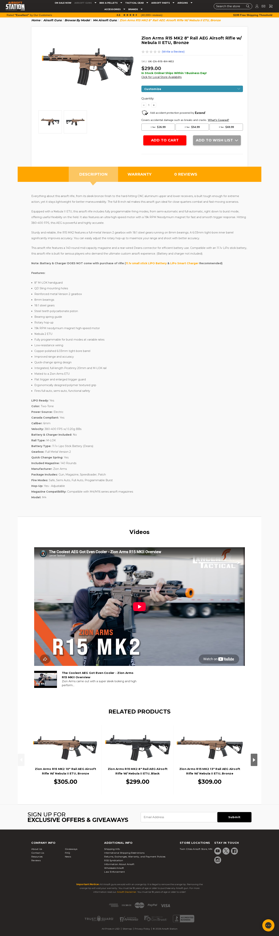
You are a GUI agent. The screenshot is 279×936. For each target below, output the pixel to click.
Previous (21, 760)
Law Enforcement (114, 871)
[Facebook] (234, 851)
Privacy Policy (142, 928)
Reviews (36, 860)
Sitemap (127, 928)
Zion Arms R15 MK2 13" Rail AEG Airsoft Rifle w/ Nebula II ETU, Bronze (209, 771)
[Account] (255, 6)
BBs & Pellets (108, 3)
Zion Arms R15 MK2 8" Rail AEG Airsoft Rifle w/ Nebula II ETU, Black (137, 771)
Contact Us (37, 852)
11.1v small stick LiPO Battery (146, 263)
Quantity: (147, 98)
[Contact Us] (261, 6)
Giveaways (71, 849)
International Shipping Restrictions (124, 852)
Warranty (139, 174)
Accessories (112, 9)
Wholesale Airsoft (114, 868)
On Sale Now (63, 3)
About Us (36, 849)
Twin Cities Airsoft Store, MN (196, 849)
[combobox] (233, 6)
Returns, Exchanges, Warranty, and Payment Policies (134, 856)
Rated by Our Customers (29, 15)
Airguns (182, 3)
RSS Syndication (113, 860)
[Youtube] (217, 851)
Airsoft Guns (83, 3)
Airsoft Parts (160, 3)
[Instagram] (217, 859)
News (68, 856)
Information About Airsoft (119, 864)
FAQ (67, 852)
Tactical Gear (134, 3)
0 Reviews (185, 174)
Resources (37, 856)
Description (93, 174)
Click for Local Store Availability (161, 77)
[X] (226, 851)
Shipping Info (112, 849)
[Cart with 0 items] (269, 6)
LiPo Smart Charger (184, 263)
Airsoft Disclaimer (126, 891)
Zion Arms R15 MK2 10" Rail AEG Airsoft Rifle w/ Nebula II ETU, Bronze (65, 771)
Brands (133, 9)
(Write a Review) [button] (173, 51)
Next (254, 760)
